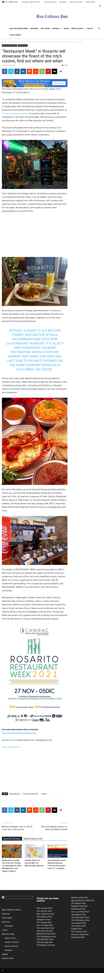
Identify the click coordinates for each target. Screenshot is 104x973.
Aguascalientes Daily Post (82, 900)
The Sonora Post (78, 926)
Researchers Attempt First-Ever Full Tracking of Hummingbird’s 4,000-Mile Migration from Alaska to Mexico (12, 865)
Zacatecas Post (77, 937)
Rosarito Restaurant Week (15, 113)
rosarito (44, 794)
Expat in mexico (12, 942)
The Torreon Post (79, 931)
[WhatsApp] (42, 71)
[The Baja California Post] (52, 16)
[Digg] (54, 71)
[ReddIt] (35, 71)
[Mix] (29, 71)
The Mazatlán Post (45, 939)
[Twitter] (100, 6)
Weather (8, 950)
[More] (61, 71)
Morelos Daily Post (79, 897)
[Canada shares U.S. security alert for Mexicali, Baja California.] (35, 851)
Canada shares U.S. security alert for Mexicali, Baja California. (34, 863)
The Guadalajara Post (46, 936)
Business (55, 28)
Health (90, 28)
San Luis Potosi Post (80, 911)
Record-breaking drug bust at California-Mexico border (54, 828)
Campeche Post (44, 919)
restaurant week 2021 (30, 794)
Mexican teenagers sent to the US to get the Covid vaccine (17, 828)
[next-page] (8, 876)
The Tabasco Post (44, 916)
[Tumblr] (17, 71)
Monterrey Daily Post (46, 933)
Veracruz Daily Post (80, 934)
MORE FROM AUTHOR (33, 839)
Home (4, 41)
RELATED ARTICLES (12, 839)
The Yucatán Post (44, 908)
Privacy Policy (90, 2)
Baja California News (19, 28)
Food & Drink (15, 35)
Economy (9, 926)
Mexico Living (77, 28)
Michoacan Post (78, 909)
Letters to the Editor (76, 2)
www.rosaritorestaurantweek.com (19, 733)
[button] (99, 28)
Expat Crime (10, 938)
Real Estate (45, 28)
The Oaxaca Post (44, 922)
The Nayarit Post (78, 923)
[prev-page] (3, 876)
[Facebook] (4, 71)
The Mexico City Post (46, 945)
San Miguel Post (78, 903)
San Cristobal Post (45, 925)
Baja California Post (11, 747)
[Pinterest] (48, 71)
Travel (66, 28)
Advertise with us (51, 2)
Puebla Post (76, 928)
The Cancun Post (44, 911)
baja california (15, 794)
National (34, 28)
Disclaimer (62, 2)
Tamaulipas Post (78, 914)
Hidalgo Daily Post (79, 906)
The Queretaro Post (80, 917)
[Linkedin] (23, 71)
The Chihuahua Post (80, 920)
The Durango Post (45, 942)
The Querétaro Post (45, 928)
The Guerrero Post (45, 931)
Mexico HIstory (11, 946)
